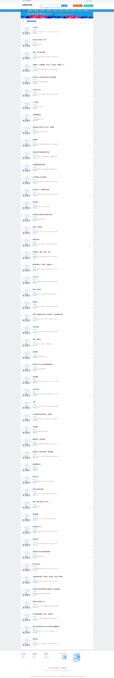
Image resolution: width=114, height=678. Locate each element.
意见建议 (23, 657)
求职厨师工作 (37, 526)
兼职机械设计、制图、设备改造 (42, 264)
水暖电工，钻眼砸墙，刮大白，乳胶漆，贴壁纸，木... (49, 64)
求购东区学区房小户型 (39, 40)
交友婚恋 (49, 10)
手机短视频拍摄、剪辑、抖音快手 (43, 614)
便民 (58, 7)
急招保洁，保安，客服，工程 (41, 252)
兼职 (45, 7)
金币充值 (34, 657)
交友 (56, 7)
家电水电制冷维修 (38, 489)
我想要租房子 (37, 464)
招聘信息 (30, 10)
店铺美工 (35, 139)
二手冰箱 (35, 102)
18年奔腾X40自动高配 (39, 177)
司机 (34, 402)
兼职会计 (35, 302)
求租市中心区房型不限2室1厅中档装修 (44, 77)
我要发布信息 (32, 21)
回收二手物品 (37, 289)
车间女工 (35, 27)
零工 (49, 7)
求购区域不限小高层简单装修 (41, 551)
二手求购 (61, 10)
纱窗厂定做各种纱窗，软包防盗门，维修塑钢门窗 (48, 314)
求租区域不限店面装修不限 (41, 152)
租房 (51, 7)
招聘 (47, 7)
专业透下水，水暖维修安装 (41, 189)
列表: (23, 21)
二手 (53, 7)
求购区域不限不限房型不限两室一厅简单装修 (46, 589)
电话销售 (35, 377)
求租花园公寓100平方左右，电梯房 (43, 127)
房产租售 (42, 10)
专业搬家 (35, 427)
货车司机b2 (36, 389)
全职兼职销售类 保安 (39, 164)
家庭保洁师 (36, 239)
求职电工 (35, 639)
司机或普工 (36, 327)
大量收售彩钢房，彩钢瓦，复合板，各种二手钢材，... (49, 576)
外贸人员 (35, 277)
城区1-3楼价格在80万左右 (41, 501)
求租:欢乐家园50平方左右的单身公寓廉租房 (46, 626)
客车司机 (35, 476)
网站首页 (24, 10)
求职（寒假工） (37, 339)
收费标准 (79, 10)
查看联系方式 (35, 33)
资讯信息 (73, 10)
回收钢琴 (35, 352)
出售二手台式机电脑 (39, 52)
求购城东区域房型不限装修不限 (42, 214)
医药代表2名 (36, 564)
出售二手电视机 (37, 227)
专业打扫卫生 (37, 89)
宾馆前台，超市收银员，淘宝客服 (43, 452)
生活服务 (67, 10)
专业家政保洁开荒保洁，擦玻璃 (42, 414)
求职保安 (35, 202)
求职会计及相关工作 (39, 601)
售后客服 (35, 514)
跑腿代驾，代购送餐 (39, 439)
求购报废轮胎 (37, 114)
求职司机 (35, 539)
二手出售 (55, 10)
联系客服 (86, 10)
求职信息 (36, 10)
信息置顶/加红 (46, 657)
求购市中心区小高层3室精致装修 (43, 364)
